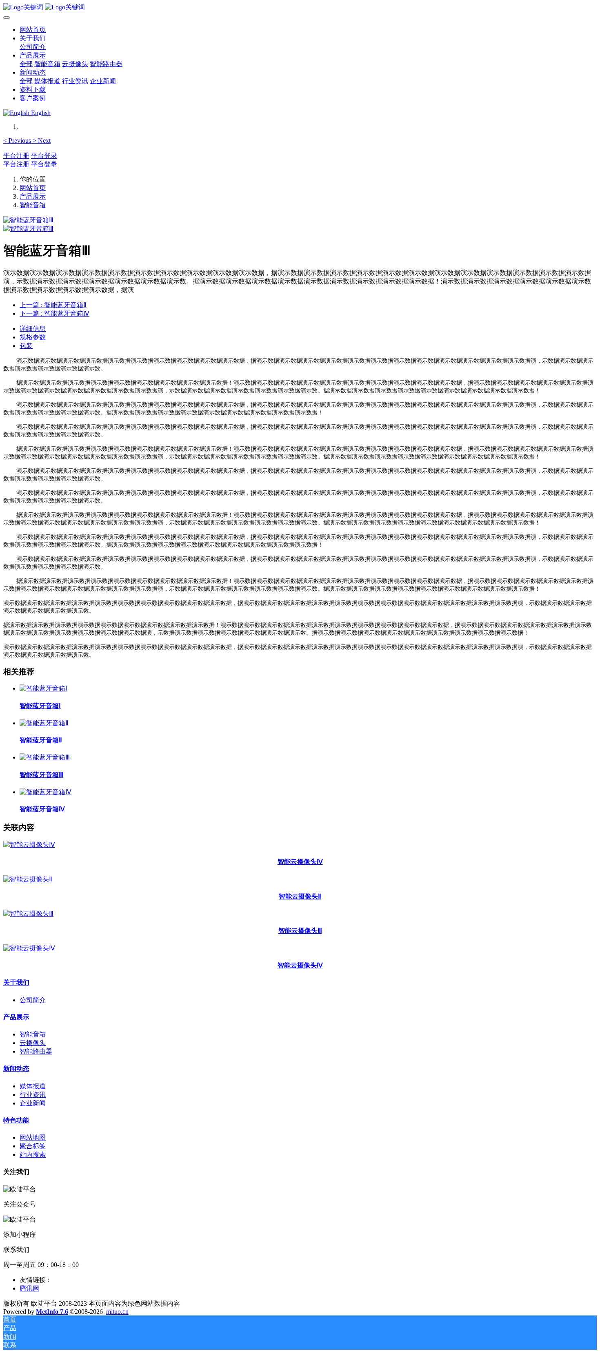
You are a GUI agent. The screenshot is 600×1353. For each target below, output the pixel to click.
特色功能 (16, 1120)
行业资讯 (33, 1094)
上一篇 (53, 304)
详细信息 (33, 328)
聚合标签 (33, 1146)
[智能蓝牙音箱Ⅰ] (43, 688)
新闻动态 (16, 1068)
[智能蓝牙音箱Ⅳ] (45, 791)
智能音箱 (33, 205)
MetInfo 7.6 (52, 1311)
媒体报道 (33, 1086)
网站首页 (33, 29)
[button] (18, 140)
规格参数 (33, 337)
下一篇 (54, 313)
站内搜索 (33, 1154)
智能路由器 (36, 1051)
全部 (26, 63)
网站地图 (33, 1137)
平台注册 (16, 155)
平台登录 (44, 155)
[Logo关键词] (300, 7)
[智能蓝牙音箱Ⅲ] (45, 757)
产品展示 (33, 196)
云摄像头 (33, 1042)
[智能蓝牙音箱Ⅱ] (44, 723)
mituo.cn (117, 1311)
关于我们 (16, 982)
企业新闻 (33, 1103)
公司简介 (33, 999)
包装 (26, 345)
